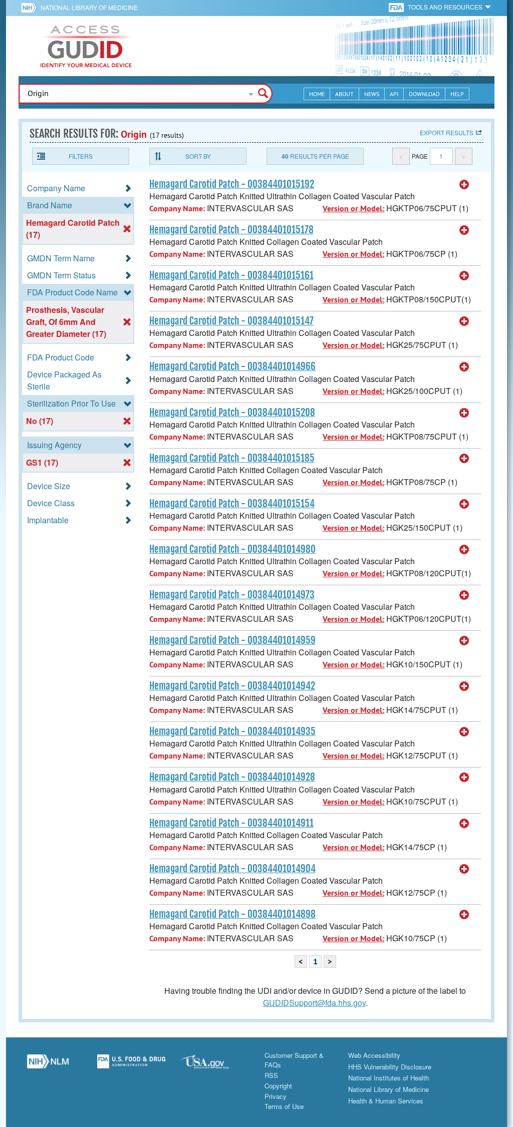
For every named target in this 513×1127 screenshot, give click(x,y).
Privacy (276, 1096)
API (394, 94)
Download (424, 94)
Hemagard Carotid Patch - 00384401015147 (231, 321)
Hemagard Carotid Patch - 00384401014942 (232, 686)
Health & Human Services (385, 1100)
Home (317, 94)
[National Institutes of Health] (31, 8)
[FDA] (397, 7)
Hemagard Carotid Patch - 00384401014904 (232, 869)
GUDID (86, 46)
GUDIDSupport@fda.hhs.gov (314, 1002)
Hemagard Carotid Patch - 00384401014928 (232, 777)
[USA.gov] (214, 1065)
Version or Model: (353, 208)
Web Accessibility (374, 1055)
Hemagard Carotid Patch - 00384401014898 (232, 914)
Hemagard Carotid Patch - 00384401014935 (232, 731)
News (371, 94)
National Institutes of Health (388, 1077)
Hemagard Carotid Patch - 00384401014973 (232, 595)
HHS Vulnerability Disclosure (389, 1066)
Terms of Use (284, 1106)
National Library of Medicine (89, 7)
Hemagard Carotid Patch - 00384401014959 (232, 640)
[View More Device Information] (464, 185)
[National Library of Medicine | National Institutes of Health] (48, 1065)
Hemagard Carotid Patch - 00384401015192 (231, 184)
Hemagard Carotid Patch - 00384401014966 (232, 366)
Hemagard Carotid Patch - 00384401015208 (232, 413)
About (344, 94)
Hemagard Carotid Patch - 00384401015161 (231, 275)
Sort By (198, 156)
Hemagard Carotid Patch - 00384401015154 (232, 504)
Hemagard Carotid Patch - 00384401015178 (231, 230)
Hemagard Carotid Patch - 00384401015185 (232, 458)
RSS (271, 1075)
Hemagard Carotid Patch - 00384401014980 (232, 549)
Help (457, 94)
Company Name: (177, 208)
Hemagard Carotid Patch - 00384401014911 (231, 823)
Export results (446, 132)
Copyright (278, 1085)
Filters (81, 156)
